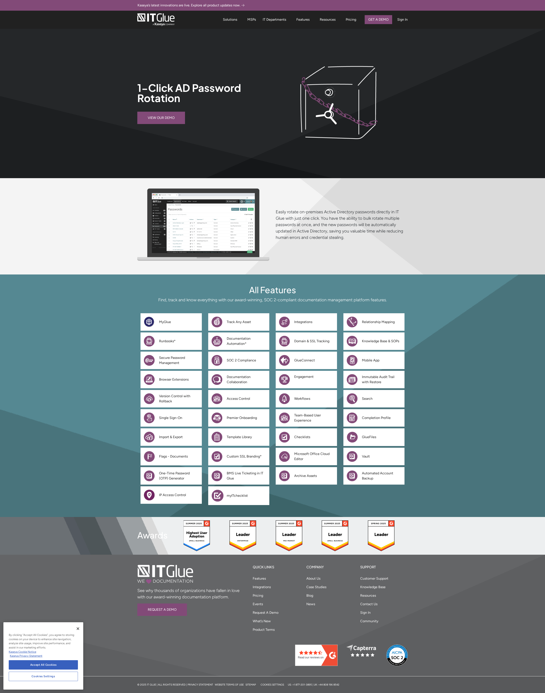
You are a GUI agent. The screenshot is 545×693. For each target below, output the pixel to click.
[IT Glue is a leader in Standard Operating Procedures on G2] (381, 535)
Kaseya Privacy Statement (26, 655)
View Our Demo (161, 118)
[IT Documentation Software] (156, 19)
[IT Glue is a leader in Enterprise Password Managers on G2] (242, 535)
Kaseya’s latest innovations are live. (189, 5)
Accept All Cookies (43, 664)
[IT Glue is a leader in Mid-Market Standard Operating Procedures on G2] (289, 535)
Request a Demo (162, 610)
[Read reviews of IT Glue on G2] (319, 655)
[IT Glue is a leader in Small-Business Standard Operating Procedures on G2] (196, 535)
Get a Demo (378, 19)
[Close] (78, 628)
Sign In (402, 19)
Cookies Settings (43, 676)
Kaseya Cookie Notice (22, 651)
